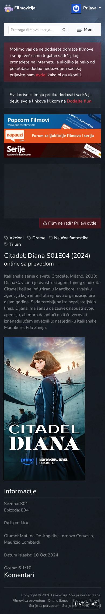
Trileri (15, 244)
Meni (88, 29)
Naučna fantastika (71, 238)
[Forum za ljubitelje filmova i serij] (52, 136)
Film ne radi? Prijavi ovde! (72, 223)
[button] (86, 8)
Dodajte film (79, 101)
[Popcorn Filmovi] (52, 121)
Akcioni (16, 238)
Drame (39, 238)
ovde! (41, 75)
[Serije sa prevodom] (52, 150)
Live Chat (86, 604)
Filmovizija (24, 8)
